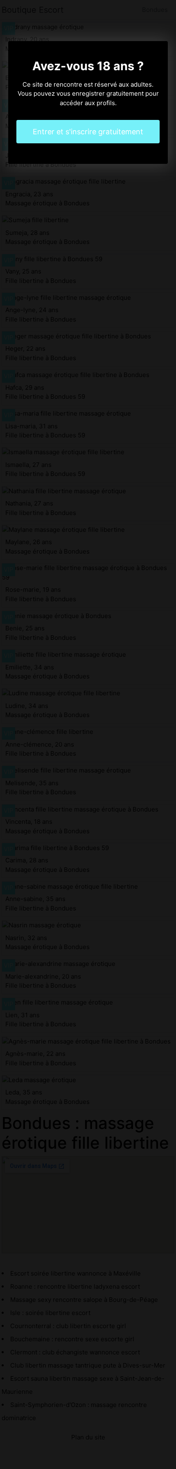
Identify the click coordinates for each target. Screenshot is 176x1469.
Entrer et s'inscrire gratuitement (88, 131)
